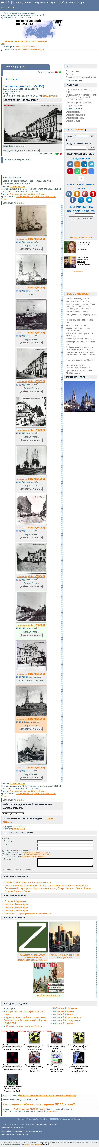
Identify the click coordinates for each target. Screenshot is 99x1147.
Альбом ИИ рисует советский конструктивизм (64, 956)
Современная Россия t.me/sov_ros (28, 49)
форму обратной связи (54, 1111)
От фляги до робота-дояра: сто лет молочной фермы (79, 348)
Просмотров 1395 (31, 771)
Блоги (72, 2)
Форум (80, 2)
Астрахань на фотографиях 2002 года (80, 90)
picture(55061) (31, 625)
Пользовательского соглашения (33, 856)
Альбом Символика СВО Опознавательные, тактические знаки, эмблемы (32, 957)
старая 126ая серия (16, 904)
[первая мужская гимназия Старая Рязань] (31, 670)
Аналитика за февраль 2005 (81, 361)
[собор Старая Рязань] (31, 284)
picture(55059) (31, 527)
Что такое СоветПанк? (12, 1091)
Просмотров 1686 (31, 722)
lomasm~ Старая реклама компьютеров (28, 913)
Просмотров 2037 (31, 579)
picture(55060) (31, 576)
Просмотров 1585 (18, 146)
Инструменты (23, 2)
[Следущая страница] (62, 493)
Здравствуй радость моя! (80, 339)
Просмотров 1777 (31, 531)
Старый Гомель (73, 112)
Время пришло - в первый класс (80, 343)
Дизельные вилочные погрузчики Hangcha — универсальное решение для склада (80, 306)
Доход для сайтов (78, 271)
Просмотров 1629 (31, 242)
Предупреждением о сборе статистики (14, 1134)
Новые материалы (77, 294)
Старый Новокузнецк (75, 118)
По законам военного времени (79, 321)
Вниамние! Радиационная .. (12, 1049)
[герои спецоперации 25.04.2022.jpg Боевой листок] (48, 992)
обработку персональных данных (36, 852)
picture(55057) (31, 430)
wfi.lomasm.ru (76, 1119)
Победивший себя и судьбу (81, 315)
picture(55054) (31, 287)
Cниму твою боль (77, 311)
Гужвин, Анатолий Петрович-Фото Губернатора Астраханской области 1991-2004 (81, 97)
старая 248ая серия (16, 910)
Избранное (31, 46)
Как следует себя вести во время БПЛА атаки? (39, 1104)
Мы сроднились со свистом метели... (78, 329)
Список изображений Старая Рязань (27, 194)
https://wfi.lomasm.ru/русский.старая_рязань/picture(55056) (48, 1095)
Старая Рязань (74, 108)
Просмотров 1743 (31, 482)
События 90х (56, 1051)
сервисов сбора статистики (32, 1144)
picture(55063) (31, 718)
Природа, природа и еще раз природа (79, 371)
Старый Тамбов (73, 121)
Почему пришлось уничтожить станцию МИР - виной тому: (78, 1067)
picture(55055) (31, 332)
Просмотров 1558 (31, 433)
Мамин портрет (76, 325)
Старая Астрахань (74, 105)
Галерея (51, 2)
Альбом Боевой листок (48, 995)
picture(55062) (31, 673)
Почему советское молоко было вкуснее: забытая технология (81, 354)
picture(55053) (31, 238)
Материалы (39, 2)
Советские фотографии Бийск (79, 102)
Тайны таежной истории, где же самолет (80, 334)
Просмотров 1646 (31, 628)
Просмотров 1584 (31, 384)
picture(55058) (31, 478)
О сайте (62, 2)
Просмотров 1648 (33, 291)
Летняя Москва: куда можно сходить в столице (78, 300)
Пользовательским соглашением (46, 1124)
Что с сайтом (8, 7)
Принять (45, 1144)
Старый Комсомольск (75, 115)
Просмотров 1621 (33, 677)
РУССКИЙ (79, 130)
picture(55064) (31, 767)
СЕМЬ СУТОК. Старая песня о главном (27, 882)
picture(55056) (31, 381)
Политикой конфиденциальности (12, 1128)
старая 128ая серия (16, 907)
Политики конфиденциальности (38, 854)
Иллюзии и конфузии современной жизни (78, 366)
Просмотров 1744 (31, 336)
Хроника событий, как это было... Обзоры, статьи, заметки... (56, 1047)
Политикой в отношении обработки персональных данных (21, 1131)
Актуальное (20, 46)
